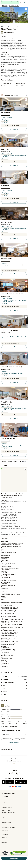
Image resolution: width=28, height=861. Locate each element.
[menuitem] (4, 461)
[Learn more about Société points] (17, 95)
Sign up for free (14, 129)
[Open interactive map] (14, 479)
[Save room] (26, 99)
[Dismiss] (17, 2)
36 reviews (11, 32)
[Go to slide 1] (13, 763)
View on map (21, 26)
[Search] (25, 735)
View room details (5, 115)
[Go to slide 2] (14, 763)
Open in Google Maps (6, 497)
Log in (24, 2)
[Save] (26, 9)
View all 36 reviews (14, 742)
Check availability (14, 858)
